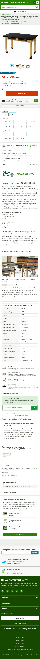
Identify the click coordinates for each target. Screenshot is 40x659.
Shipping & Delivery (28, 629)
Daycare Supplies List (16, 475)
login (15, 83)
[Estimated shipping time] (30, 147)
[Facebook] (12, 591)
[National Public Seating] (8, 174)
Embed (16, 284)
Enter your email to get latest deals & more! (19, 550)
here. (31, 233)
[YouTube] (7, 591)
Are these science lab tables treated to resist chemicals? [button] (18, 425)
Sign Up (34, 552)
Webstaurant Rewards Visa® (16, 101)
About (4, 284)
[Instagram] (2, 591)
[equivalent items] (16, 482)
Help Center (20, 618)
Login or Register (20, 534)
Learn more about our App (15, 573)
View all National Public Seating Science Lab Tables (26, 174)
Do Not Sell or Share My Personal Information (20, 649)
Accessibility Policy (20, 646)
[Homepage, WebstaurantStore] (20, 3)
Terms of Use (15, 415)
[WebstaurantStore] (20, 579)
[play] (20, 267)
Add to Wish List (20, 105)
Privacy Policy (24, 415)
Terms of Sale (20, 637)
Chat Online (10, 629)
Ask (34, 408)
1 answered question (16, 23)
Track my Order (20, 623)
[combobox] (20, 7)
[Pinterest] (21, 591)
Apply (36, 101)
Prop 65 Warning (25, 251)
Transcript (10, 284)
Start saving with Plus (13, 563)
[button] (12, 66)
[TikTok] (16, 591)
